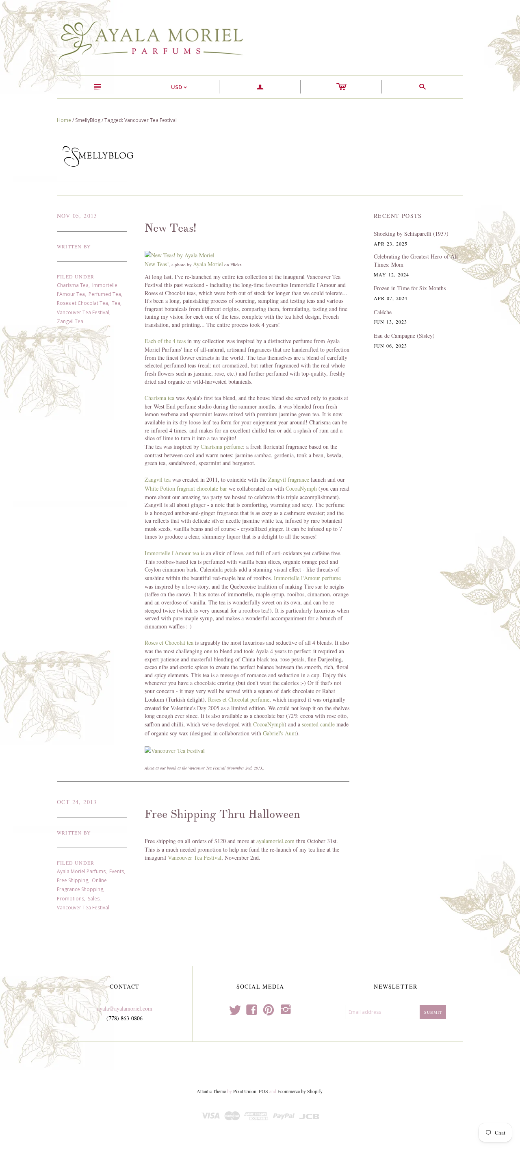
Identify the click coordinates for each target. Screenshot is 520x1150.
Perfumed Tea (105, 294)
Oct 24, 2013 (77, 802)
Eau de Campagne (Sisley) (404, 335)
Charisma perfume (222, 446)
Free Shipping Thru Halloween (222, 814)
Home (64, 120)
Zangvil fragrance (288, 479)
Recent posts (398, 216)
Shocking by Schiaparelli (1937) (411, 233)
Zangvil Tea (70, 321)
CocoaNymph (301, 488)
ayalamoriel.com (276, 841)
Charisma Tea (73, 285)
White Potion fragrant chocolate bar (186, 488)
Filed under (75, 276)
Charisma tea (159, 398)
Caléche (383, 312)
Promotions (70, 898)
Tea (116, 303)
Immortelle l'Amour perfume (307, 578)
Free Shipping (72, 880)
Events (116, 871)
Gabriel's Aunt (279, 733)
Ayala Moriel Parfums (81, 871)
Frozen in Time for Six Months (410, 288)
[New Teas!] (179, 255)
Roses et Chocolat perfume (238, 699)
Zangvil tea (158, 479)
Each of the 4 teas (165, 341)
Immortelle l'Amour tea (172, 553)
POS (263, 1091)
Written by (74, 246)
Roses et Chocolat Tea (82, 303)
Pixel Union (244, 1091)
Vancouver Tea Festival (83, 312)
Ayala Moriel (208, 264)
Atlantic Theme (211, 1091)
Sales (94, 898)
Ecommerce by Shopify (299, 1091)
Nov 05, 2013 (77, 216)
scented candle (318, 724)
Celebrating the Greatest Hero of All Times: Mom (416, 260)
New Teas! (170, 228)
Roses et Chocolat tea (169, 642)
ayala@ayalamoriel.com (124, 1008)
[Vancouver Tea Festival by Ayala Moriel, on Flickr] (175, 750)
